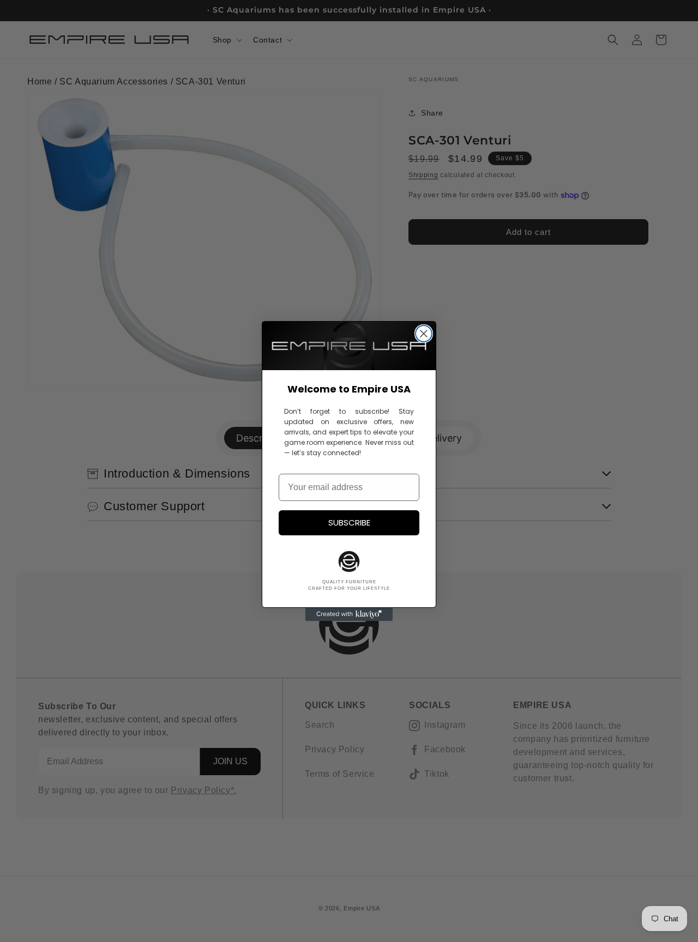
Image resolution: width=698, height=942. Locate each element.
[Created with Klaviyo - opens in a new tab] (349, 614)
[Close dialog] (424, 333)
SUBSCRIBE (349, 522)
